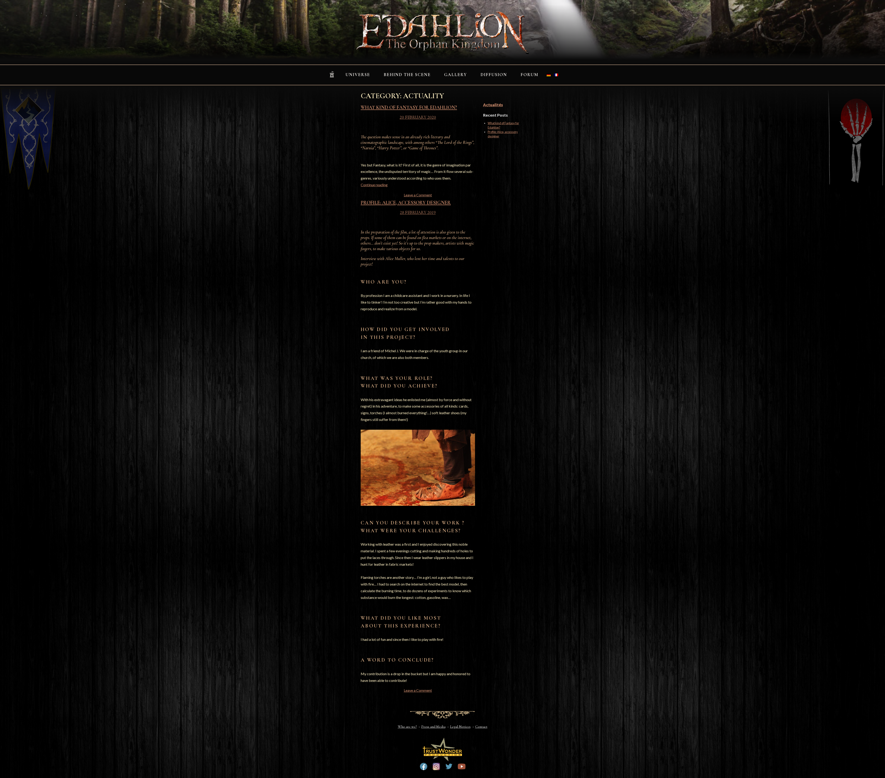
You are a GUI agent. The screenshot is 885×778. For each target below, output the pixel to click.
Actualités (493, 104)
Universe (357, 74)
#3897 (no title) (436, 766)
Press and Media (433, 726)
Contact (481, 726)
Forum (529, 74)
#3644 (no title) (449, 766)
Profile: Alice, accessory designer (406, 203)
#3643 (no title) (423, 766)
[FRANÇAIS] (556, 75)
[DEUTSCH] (549, 75)
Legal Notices (460, 726)
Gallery (455, 74)
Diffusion (494, 74)
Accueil (332, 74)
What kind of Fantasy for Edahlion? (409, 107)
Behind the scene (407, 74)
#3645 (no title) (461, 766)
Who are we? (407, 726)
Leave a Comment (418, 195)
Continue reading (374, 185)
